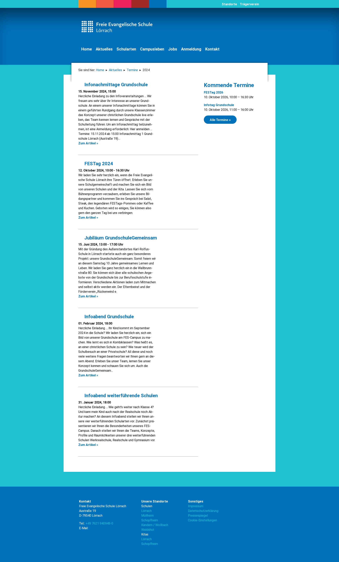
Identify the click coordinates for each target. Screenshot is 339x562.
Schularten (126, 49)
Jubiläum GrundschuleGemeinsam (119, 238)
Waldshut (147, 530)
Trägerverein (249, 4)
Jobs (172, 49)
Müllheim (147, 515)
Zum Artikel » (88, 143)
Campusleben (152, 49)
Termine (132, 70)
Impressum (195, 506)
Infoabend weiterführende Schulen (120, 395)
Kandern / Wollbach (154, 525)
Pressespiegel (198, 515)
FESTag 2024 (97, 163)
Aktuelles (104, 49)
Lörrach (146, 511)
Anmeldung (191, 49)
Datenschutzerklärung (203, 511)
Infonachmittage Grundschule (115, 84)
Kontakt (212, 49)
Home (86, 49)
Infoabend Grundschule (108, 316)
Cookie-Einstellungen (202, 520)
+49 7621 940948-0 (99, 523)
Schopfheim (149, 520)
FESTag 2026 (213, 92)
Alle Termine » (220, 120)
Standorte (229, 4)
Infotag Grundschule (219, 105)
